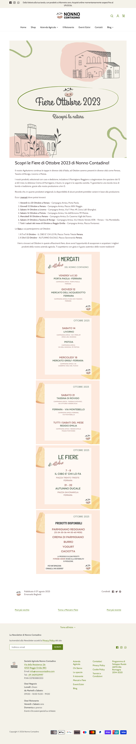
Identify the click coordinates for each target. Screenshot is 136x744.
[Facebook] (10, 2)
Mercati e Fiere (79, 680)
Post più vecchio (22, 610)
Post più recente (114, 610)
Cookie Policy (99, 669)
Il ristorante (78, 676)
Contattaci (97, 661)
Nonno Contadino (31, 731)
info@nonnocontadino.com (42, 671)
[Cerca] (112, 15)
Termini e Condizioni (97, 675)
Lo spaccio (77, 672)
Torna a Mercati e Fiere (68, 610)
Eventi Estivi (78, 684)
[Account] (118, 15)
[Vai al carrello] (123, 15)
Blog (75, 688)
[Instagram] (14, 2)
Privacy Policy (48, 640)
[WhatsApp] (18, 2)
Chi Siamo (77, 668)
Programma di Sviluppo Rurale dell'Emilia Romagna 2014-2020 (119, 667)
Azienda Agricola (76, 662)
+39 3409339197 (35, 675)
